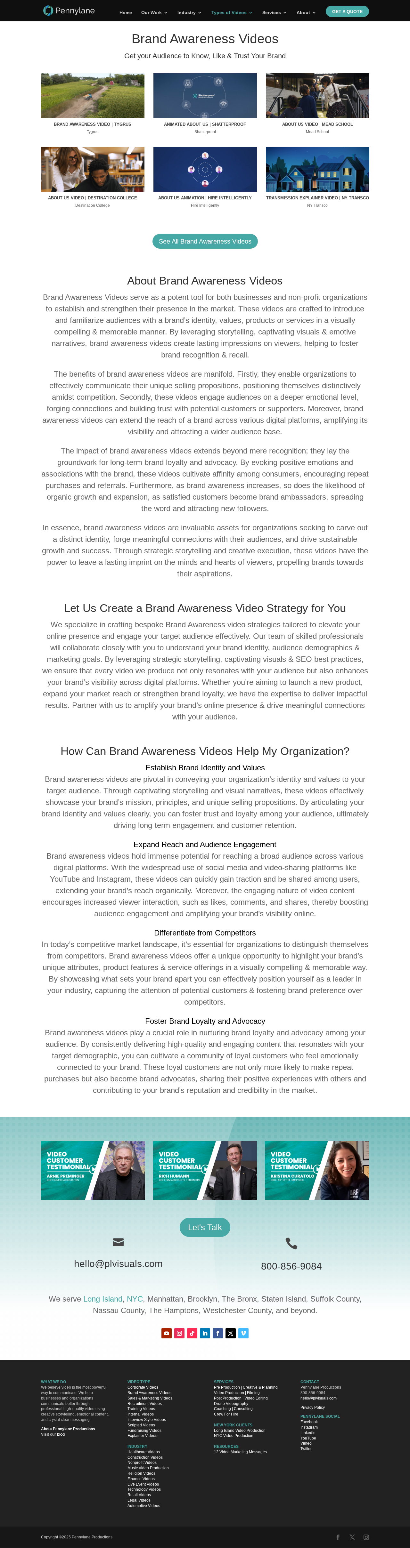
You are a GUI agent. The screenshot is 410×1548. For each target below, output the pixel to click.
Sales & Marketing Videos (149, 1398)
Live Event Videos (143, 1484)
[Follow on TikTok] (192, 1333)
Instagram (309, 1427)
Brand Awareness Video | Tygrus (92, 124)
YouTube (308, 1438)
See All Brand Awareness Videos (205, 241)
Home (125, 12)
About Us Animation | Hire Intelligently (205, 198)
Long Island (102, 1299)
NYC (135, 1299)
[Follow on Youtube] (166, 1333)
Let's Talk (205, 1227)
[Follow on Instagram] (179, 1333)
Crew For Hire (226, 1414)
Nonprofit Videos (142, 1462)
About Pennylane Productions (68, 1429)
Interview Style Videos (146, 1419)
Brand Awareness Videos (149, 1393)
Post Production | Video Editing (241, 1398)
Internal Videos (140, 1414)
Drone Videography (231, 1403)
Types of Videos (229, 12)
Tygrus (92, 132)
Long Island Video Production (240, 1430)
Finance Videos (141, 1479)
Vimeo (306, 1443)
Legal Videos (139, 1500)
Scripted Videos (141, 1425)
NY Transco (317, 205)
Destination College (92, 205)
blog (61, 1434)
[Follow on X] (231, 1333)
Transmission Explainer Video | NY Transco (317, 198)
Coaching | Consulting (233, 1409)
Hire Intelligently (205, 205)
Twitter (306, 1449)
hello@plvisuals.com (118, 1263)
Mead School (317, 132)
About (303, 12)
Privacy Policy (312, 1407)
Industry (186, 12)
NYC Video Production (233, 1435)
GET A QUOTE (347, 11)
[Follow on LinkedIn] (205, 1333)
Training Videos (141, 1409)
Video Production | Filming (237, 1393)
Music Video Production (148, 1468)
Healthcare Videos (143, 1452)
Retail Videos (139, 1495)
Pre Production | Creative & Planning (246, 1387)
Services (271, 12)
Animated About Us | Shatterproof (205, 124)
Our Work (151, 12)
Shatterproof (205, 132)
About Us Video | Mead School (317, 124)
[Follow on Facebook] (218, 1333)
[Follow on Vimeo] (243, 1333)
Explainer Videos (142, 1435)
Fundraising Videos (144, 1430)
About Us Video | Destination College (92, 198)
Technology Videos (144, 1489)
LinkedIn (308, 1433)
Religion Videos (141, 1473)
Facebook (309, 1422)
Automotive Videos (143, 1506)
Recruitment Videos (144, 1403)
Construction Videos (145, 1457)
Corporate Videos (142, 1387)
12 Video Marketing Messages (240, 1452)
